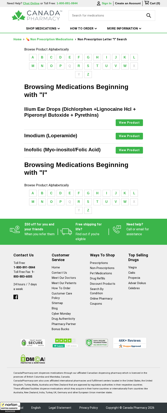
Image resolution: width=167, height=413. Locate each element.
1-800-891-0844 (24, 267)
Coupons (96, 303)
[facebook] (16, 296)
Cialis (131, 273)
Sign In (107, 3)
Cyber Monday (61, 313)
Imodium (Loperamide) (50, 135)
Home (17, 39)
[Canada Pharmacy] (37, 15)
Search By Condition (96, 291)
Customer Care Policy (62, 296)
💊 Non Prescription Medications (50, 39)
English (36, 408)
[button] (10, 407)
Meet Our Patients (64, 283)
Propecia (134, 278)
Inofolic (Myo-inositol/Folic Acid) (62, 149)
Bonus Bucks (60, 329)
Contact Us (59, 273)
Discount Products (102, 284)
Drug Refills (97, 278)
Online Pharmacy (101, 298)
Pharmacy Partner (64, 324)
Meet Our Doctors (64, 278)
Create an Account (128, 3)
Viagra (132, 267)
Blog (55, 308)
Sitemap (57, 303)
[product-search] (149, 15)
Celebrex (134, 288)
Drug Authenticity (63, 319)
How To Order (61, 288)
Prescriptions (99, 263)
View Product (129, 122)
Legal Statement (60, 408)
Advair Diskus (137, 283)
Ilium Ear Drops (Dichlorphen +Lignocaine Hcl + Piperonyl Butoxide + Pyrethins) (80, 112)
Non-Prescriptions (102, 268)
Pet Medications (101, 273)
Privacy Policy (88, 408)
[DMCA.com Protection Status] (33, 359)
